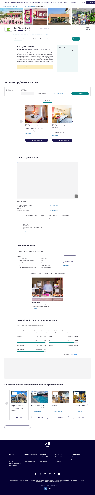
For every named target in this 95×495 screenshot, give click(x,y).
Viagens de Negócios (28, 456)
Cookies (82, 480)
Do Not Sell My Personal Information (53, 481)
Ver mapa (45, 34)
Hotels (4, 6)
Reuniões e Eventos (28, 459)
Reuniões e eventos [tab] (60, 273)
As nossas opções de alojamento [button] (22, 82)
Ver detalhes (34, 308)
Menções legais (39, 481)
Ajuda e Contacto (74, 459)
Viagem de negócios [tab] (46, 331)
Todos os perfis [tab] (27, 331)
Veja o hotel (19, 417)
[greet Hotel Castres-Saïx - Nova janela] (39, 397)
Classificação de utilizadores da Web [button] (37, 320)
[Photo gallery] (47, 16)
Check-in (9, 89)
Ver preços (76, 38)
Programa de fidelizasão (14, 465)
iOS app (57, 459)
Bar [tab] (40, 273)
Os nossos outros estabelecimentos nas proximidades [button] (33, 384)
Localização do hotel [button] (28, 157)
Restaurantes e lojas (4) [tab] (47, 219)
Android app (58, 461)
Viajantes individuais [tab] (67, 331)
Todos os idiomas (43, 461)
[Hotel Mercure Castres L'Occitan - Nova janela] (19, 397)
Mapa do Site (42, 459)
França (13, 6)
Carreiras (11, 461)
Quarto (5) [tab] (47, 101)
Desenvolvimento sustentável (15, 463)
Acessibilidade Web (44, 456)
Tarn (25, 6)
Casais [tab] (35, 331)
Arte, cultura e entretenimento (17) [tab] (49, 215)
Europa (9, 6)
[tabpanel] (47, 125)
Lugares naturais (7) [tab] (66, 215)
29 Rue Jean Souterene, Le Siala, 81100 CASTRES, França (27, 34)
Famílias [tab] (56, 331)
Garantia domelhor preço (88, 29)
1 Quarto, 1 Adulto (41, 93)
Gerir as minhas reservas (76, 456)
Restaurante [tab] (33, 273)
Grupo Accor (11, 456)
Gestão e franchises (13, 459)
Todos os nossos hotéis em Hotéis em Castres (17, 427)
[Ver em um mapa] (47, 180)
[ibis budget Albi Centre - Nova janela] (81, 397)
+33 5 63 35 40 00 (54, 205)
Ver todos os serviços (70, 257)
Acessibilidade (66, 265)
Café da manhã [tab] (48, 273)
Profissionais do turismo (29, 461)
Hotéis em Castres (32, 6)
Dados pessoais (74, 480)
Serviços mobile (58, 456)
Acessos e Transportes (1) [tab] (31, 215)
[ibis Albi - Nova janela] (60, 397)
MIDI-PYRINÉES (19, 6)
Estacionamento (69, 261)
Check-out (24, 89)
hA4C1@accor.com (54, 210)
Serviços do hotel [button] (26, 245)
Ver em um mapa (16, 412)
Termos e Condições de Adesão (62, 480)
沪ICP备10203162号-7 (52, 485)
